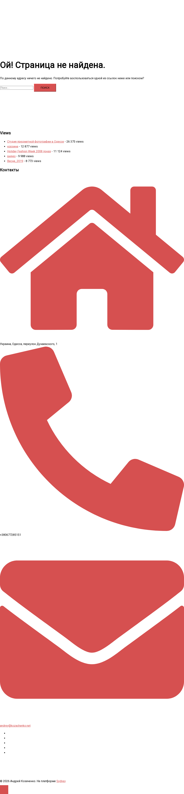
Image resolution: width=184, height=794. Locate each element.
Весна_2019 (15, 161)
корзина (12, 146)
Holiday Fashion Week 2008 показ (29, 151)
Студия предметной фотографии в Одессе (35, 141)
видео (11, 156)
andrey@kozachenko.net (15, 725)
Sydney (61, 781)
